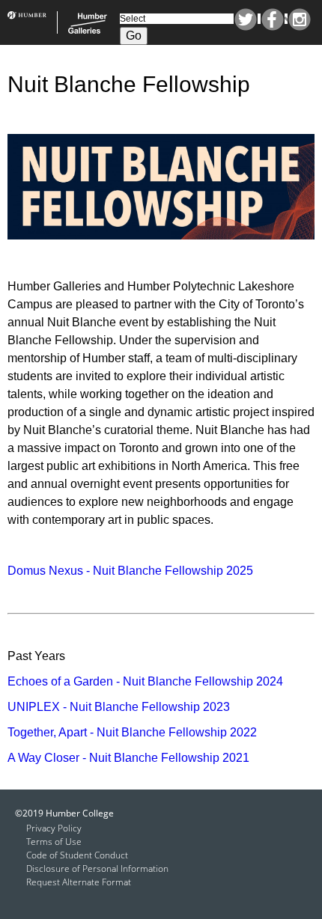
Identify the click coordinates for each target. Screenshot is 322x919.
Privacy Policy (54, 828)
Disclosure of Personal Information (97, 868)
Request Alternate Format (78, 882)
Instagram (300, 19)
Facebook (273, 19)
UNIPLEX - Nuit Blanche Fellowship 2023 (118, 706)
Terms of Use (54, 841)
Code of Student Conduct (77, 855)
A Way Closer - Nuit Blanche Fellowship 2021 (128, 757)
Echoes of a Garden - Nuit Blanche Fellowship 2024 (145, 681)
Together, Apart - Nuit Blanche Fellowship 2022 (132, 732)
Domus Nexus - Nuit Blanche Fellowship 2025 (130, 570)
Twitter (246, 19)
